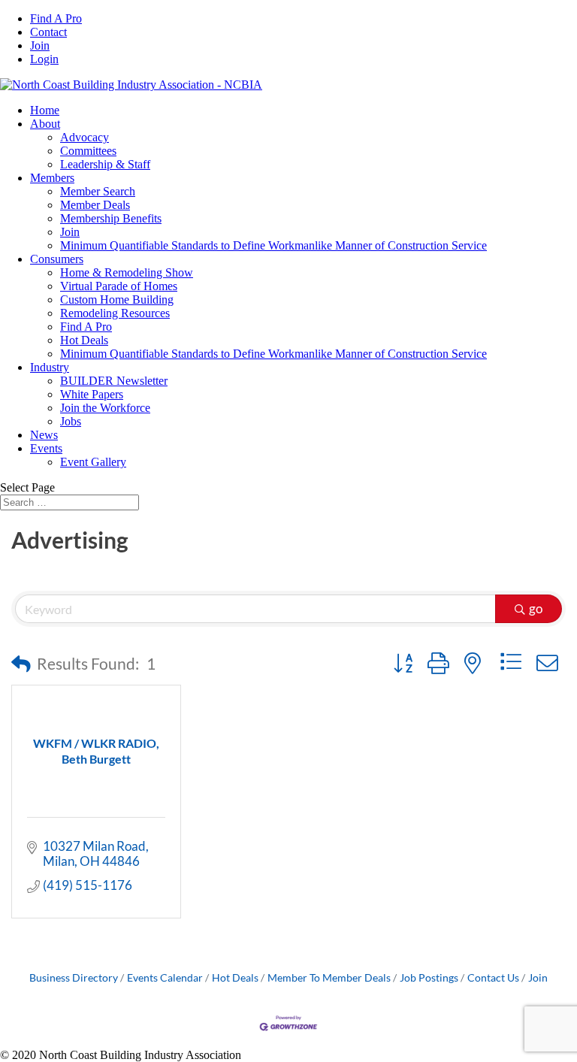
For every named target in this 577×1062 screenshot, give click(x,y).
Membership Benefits (111, 218)
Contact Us (493, 977)
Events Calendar (165, 977)
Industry (49, 367)
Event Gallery (93, 461)
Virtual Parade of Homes (118, 286)
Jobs (70, 421)
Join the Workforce (105, 407)
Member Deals (95, 204)
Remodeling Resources (115, 313)
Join (40, 45)
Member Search (97, 191)
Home (44, 110)
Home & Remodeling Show (126, 272)
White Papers (91, 394)
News (44, 434)
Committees (88, 150)
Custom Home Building (117, 299)
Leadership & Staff (105, 164)
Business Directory (73, 977)
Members (52, 177)
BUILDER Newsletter (114, 380)
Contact (48, 32)
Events (46, 448)
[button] (21, 663)
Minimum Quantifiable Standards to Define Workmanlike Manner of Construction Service (273, 245)
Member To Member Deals (329, 977)
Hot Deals (84, 340)
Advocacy (84, 137)
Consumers (56, 259)
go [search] (535, 608)
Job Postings (429, 977)
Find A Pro (56, 18)
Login (44, 59)
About (45, 123)
